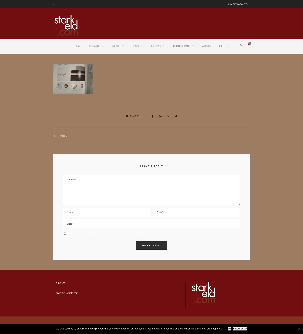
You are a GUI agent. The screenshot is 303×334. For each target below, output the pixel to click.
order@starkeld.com (67, 293)
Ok (229, 328)
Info (221, 46)
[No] (298, 329)
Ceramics (94, 46)
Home (78, 46)
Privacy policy (240, 328)
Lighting (156, 46)
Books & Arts (181, 46)
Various (206, 46)
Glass (135, 46)
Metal (116, 46)
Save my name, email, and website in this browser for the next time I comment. (109, 233)
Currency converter (237, 4)
